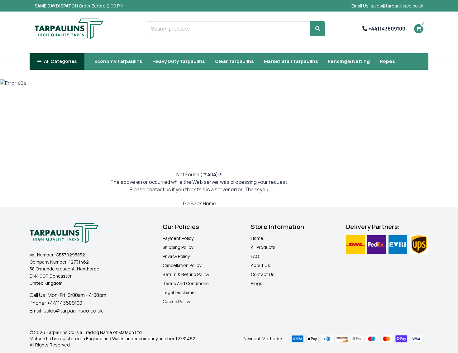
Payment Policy (178, 238)
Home (257, 238)
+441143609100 (386, 28)
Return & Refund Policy (186, 274)
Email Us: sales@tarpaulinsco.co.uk (387, 6)
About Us (260, 265)
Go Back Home (199, 203)
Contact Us (262, 274)
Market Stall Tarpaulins (291, 61)
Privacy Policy (176, 256)
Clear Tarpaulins (234, 61)
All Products (263, 247)
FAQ (255, 256)
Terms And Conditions (186, 283)
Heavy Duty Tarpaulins (178, 61)
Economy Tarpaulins (118, 61)
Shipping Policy (178, 247)
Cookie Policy (176, 301)
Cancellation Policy (182, 265)
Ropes (387, 61)
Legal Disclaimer (179, 292)
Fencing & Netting (349, 61)
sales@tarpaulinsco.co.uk (73, 310)
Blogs (256, 283)
